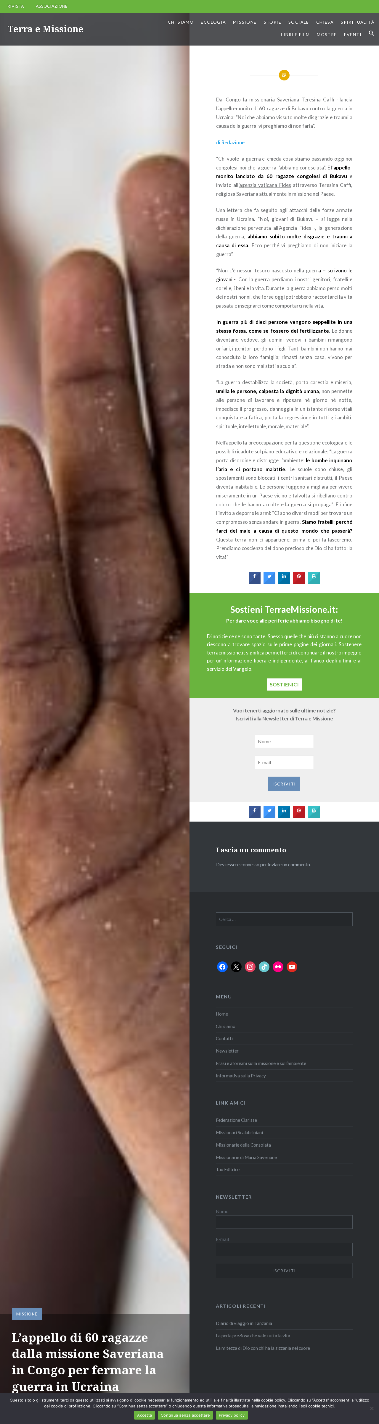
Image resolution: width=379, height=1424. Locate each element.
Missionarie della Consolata (243, 1144)
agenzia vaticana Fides (265, 185)
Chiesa (325, 22)
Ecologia (213, 22)
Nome (222, 1211)
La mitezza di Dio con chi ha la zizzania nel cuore (263, 1348)
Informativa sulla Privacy (241, 1075)
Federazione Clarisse (236, 1120)
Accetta (144, 1415)
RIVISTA (15, 6)
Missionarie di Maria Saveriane (246, 1157)
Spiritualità (358, 22)
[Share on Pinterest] (299, 582)
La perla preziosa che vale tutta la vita (253, 1335)
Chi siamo (181, 22)
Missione (244, 22)
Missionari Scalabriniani (239, 1132)
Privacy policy (232, 1415)
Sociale (298, 22)
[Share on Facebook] (255, 582)
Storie (272, 22)
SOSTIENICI (284, 684)
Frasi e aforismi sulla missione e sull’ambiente (261, 1063)
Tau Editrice (228, 1169)
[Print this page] (314, 582)
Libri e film (295, 34)
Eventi (353, 34)
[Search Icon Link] (372, 33)
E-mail (222, 1239)
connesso (249, 864)
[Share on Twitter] (269, 582)
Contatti (224, 1038)
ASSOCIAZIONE (52, 6)
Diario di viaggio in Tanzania (244, 1323)
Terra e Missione (45, 29)
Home (222, 1013)
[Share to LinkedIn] (284, 582)
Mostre (327, 34)
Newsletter (227, 1050)
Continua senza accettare (185, 1415)
